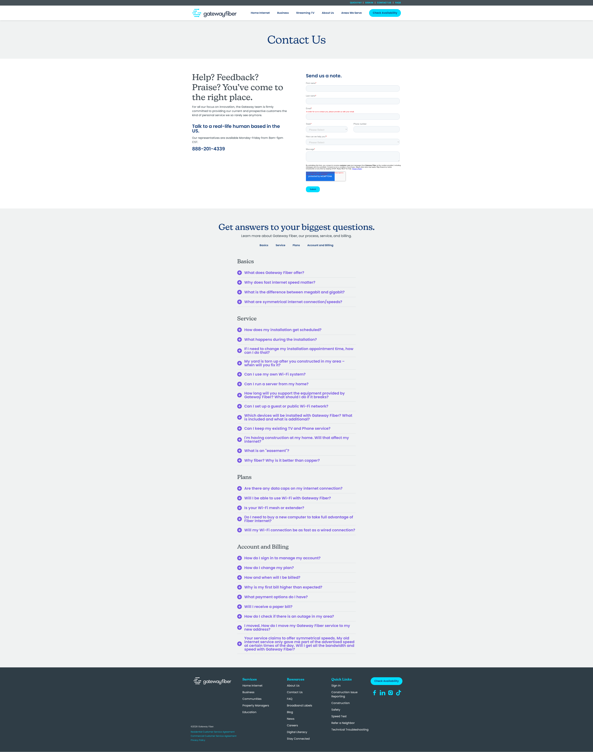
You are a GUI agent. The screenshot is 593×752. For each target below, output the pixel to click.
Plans (296, 245)
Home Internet (252, 685)
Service (280, 245)
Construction (340, 703)
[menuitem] (260, 13)
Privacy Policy (198, 740)
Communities (251, 699)
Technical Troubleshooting (349, 729)
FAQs (398, 2)
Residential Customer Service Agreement (213, 731)
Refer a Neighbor (343, 723)
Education (249, 712)
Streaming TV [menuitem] (305, 13)
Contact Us (384, 2)
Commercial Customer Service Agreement (213, 735)
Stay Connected (298, 739)
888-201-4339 (208, 149)
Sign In (369, 2)
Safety (335, 710)
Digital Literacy (297, 732)
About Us (293, 685)
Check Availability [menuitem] (385, 13)
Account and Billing (320, 245)
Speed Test (339, 716)
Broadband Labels (299, 705)
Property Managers (255, 705)
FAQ (289, 699)
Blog (290, 712)
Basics (264, 245)
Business (248, 692)
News (290, 719)
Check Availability (386, 681)
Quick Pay (356, 2)
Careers (292, 725)
